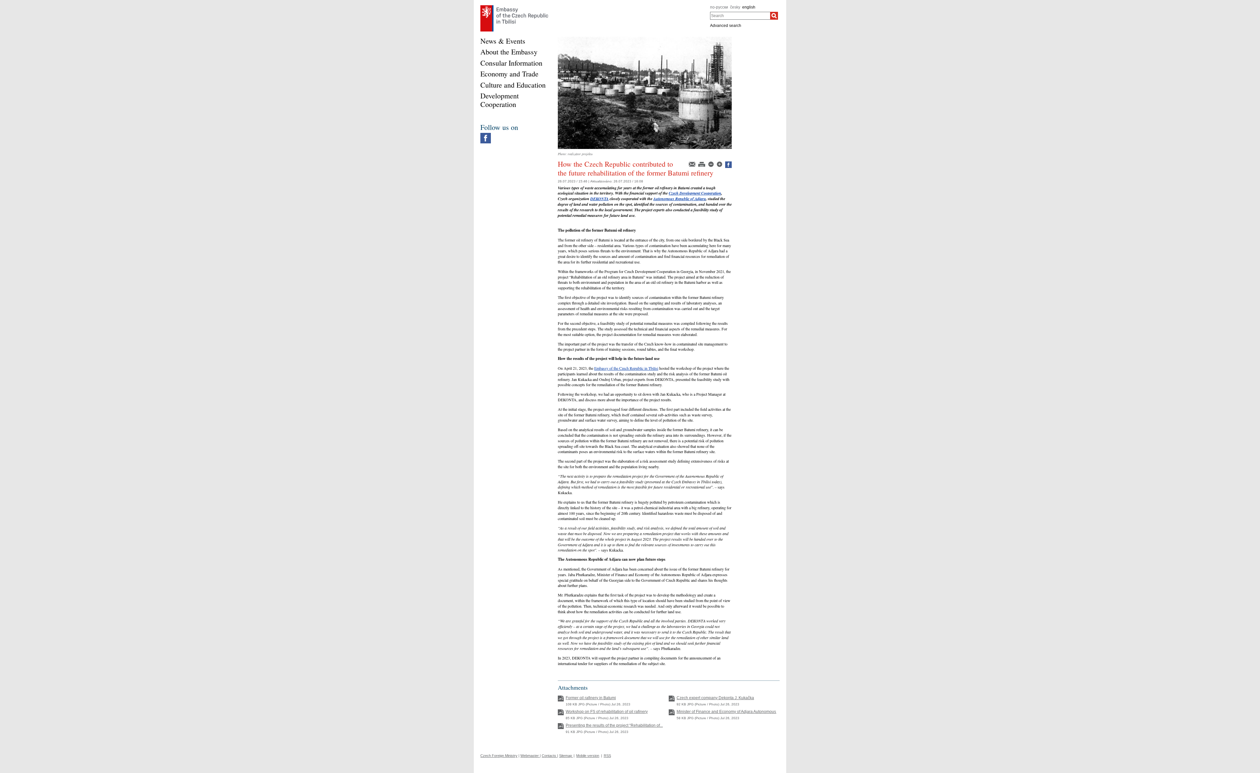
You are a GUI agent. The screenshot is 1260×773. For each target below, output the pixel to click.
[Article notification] (692, 163)
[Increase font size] (720, 163)
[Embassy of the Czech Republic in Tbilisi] (514, 7)
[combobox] (740, 16)
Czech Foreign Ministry (498, 756)
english (748, 7)
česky (735, 7)
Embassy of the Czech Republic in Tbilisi (626, 368)
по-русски (719, 7)
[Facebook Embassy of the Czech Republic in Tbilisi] (485, 134)
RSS (607, 756)
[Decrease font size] (711, 163)
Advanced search (725, 26)
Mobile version (587, 756)
